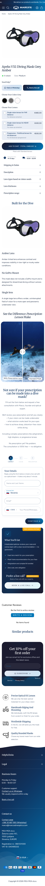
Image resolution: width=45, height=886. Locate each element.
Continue (33, 521)
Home (4, 14)
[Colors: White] (17, 100)
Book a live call (34, 88)
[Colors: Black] (4, 100)
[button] (3, 7)
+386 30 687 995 (9, 822)
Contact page (7, 820)
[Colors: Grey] (11, 100)
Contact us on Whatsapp (12, 791)
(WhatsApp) (22, 822)
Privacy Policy (19, 680)
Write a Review (22, 615)
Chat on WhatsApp (13, 88)
